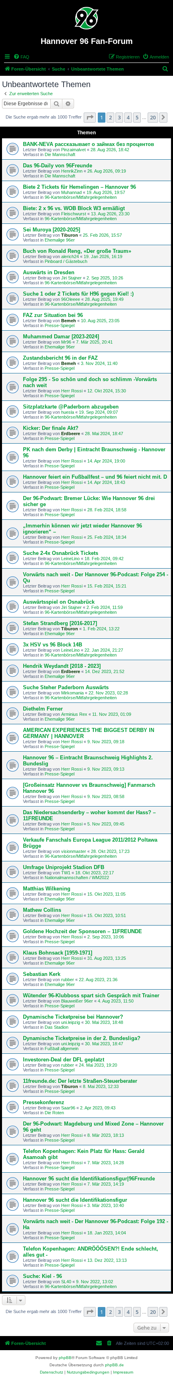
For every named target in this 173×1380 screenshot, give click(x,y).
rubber (67, 979)
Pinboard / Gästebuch (66, 261)
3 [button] (119, 117)
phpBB (65, 1357)
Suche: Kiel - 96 (42, 1276)
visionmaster (73, 851)
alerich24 (70, 256)
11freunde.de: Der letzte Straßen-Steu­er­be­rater (80, 1081)
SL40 (66, 1281)
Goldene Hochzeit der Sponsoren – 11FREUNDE (82, 931)
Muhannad (71, 192)
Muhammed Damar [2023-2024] (61, 337)
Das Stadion (56, 1027)
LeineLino (70, 558)
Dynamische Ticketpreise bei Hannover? (73, 1017)
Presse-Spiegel (59, 325)
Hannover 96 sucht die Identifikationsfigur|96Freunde (89, 1179)
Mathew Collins (42, 910)
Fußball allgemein (61, 1048)
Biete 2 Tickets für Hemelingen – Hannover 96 (79, 187)
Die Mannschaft (60, 154)
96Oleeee (70, 299)
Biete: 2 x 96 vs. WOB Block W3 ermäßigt (74, 208)
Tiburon (69, 235)
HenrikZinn (71, 171)
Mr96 (66, 342)
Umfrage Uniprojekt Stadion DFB (63, 867)
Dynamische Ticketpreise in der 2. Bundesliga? (81, 1038)
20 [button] (153, 117)
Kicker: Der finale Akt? (50, 428)
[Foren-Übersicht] (87, 18)
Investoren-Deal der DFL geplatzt (63, 1060)
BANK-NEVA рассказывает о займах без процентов (88, 144)
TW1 (65, 872)
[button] (90, 117)
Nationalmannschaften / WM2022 (77, 877)
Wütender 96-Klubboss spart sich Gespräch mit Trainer (91, 995)
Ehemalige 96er (60, 240)
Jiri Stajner (71, 277)
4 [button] (128, 117)
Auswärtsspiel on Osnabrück (59, 602)
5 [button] (137, 117)
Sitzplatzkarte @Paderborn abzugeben (71, 407)
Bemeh (68, 320)
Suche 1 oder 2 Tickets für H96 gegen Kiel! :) (78, 294)
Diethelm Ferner (43, 709)
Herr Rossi (71, 390)
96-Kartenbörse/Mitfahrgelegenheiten (81, 197)
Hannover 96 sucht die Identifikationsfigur (75, 1200)
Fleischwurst (73, 213)
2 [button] (110, 117)
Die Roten (54, 1112)
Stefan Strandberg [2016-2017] (60, 623)
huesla (67, 412)
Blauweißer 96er (77, 1001)
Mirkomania (72, 692)
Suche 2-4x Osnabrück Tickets (60, 553)
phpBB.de (114, 1365)
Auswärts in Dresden (48, 272)
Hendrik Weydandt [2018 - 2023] (62, 666)
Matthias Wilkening (46, 889)
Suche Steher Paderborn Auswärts (66, 687)
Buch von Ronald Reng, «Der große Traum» (77, 251)
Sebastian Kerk (41, 974)
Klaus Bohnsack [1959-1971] (57, 953)
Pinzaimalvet (73, 149)
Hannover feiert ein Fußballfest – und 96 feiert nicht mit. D (95, 477)
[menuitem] (21, 57)
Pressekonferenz (43, 1102)
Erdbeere (70, 433)
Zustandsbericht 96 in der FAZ (60, 358)
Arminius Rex (74, 714)
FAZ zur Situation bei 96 (53, 315)
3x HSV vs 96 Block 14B (52, 645)
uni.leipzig (70, 1022)
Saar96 (68, 1107)
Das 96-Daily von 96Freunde (57, 166)
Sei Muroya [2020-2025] (51, 230)
